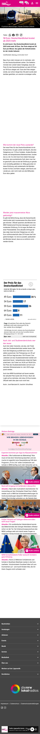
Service (4, 652)
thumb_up (36, 729)
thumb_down (29, 729)
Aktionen (5, 635)
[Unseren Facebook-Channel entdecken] (2, 707)
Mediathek (5, 657)
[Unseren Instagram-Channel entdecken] (5, 707)
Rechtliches (6, 674)
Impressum (4, 704)
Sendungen (6, 629)
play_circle (32, 729)
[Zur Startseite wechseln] (6, 3)
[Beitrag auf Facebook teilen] (13, 35)
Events (4, 641)
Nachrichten (6, 624)
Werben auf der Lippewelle (11, 668)
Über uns (5, 663)
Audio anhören (32, 482)
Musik (4, 646)
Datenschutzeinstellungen (30, 704)
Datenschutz (14, 704)
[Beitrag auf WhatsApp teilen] (10, 35)
